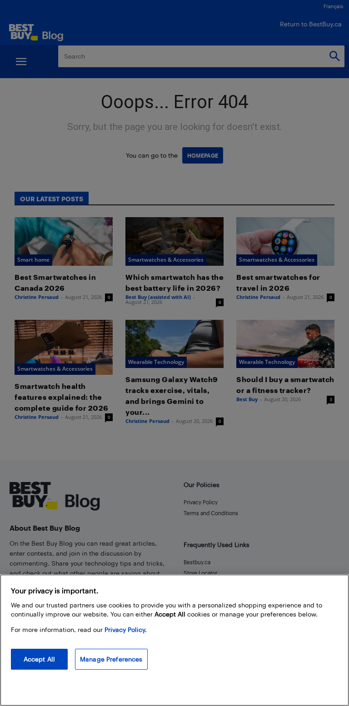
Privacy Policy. (126, 629)
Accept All (39, 659)
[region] (174, 640)
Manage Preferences (111, 659)
